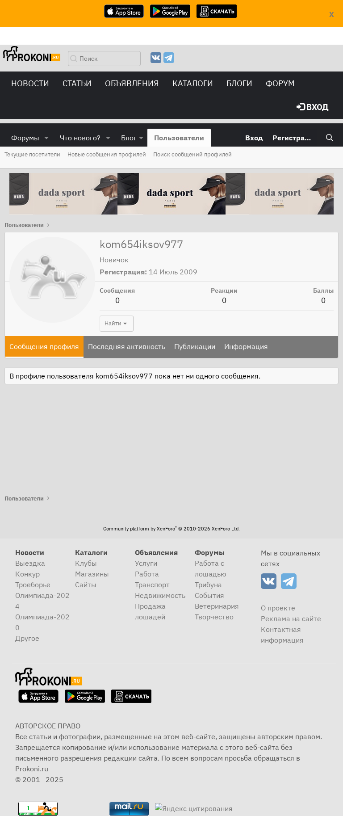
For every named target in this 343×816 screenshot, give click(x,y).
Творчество (214, 616)
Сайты (85, 584)
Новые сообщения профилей (106, 154)
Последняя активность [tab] (126, 346)
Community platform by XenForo (171, 529)
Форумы (25, 137)
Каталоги (192, 83)
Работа (147, 573)
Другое (27, 638)
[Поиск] (329, 138)
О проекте (278, 607)
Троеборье (32, 584)
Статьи (77, 83)
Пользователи (179, 137)
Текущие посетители (32, 154)
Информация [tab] (246, 346)
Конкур (27, 573)
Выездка (30, 563)
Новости (30, 83)
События (209, 595)
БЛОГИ (239, 83)
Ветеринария (217, 605)
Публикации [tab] (194, 346)
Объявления (132, 83)
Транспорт (152, 584)
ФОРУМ (280, 83)
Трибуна (208, 584)
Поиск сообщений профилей (192, 154)
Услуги (146, 563)
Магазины (92, 573)
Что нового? (80, 137)
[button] (46, 138)
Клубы (86, 563)
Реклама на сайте (291, 618)
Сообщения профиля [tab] (44, 346)
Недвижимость (160, 595)
